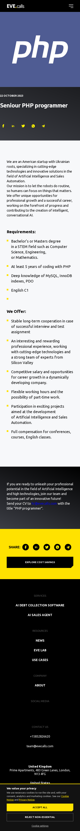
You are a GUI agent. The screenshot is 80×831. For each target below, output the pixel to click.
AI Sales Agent (40, 615)
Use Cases (40, 660)
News (40, 640)
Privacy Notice (27, 799)
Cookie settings (40, 825)
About (40, 685)
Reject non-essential (40, 817)
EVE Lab (40, 650)
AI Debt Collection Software (40, 605)
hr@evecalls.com (44, 503)
